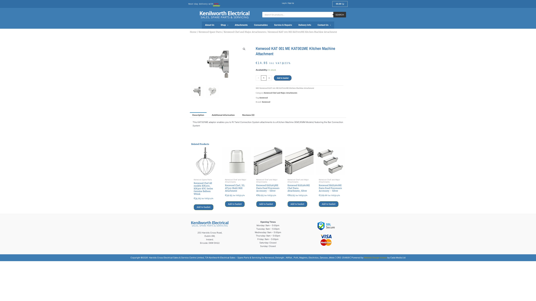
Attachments (241, 25)
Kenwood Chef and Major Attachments (245, 32)
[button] (244, 49)
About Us (209, 25)
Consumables (261, 25)
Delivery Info (304, 25)
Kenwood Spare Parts (210, 32)
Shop (223, 25)
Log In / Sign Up (288, 3)
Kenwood (263, 98)
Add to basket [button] (203, 207)
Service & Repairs (283, 25)
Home (193, 32)
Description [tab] (198, 115)
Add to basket (283, 78)
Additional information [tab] (223, 115)
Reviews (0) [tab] (248, 115)
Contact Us (323, 25)
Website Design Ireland (375, 257)
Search (339, 14)
